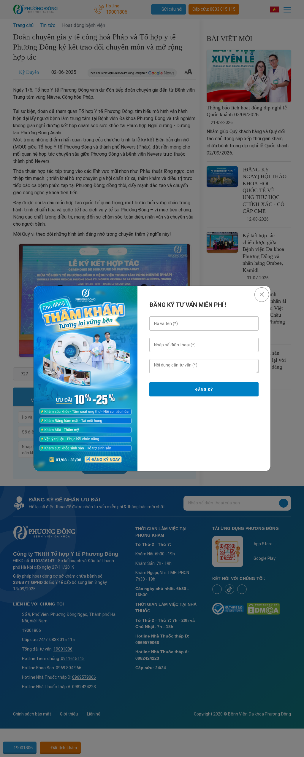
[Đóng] (261, 294)
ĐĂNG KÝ (204, 390)
